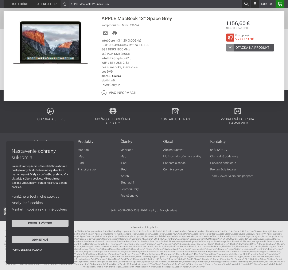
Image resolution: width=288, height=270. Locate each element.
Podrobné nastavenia (27, 249)
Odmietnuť (40, 239)
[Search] (246, 4)
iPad (81, 163)
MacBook (84, 149)
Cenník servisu (173, 169)
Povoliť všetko (40, 223)
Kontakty (218, 141)
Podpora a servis (174, 163)
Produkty (86, 141)
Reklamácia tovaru (223, 169)
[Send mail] (105, 33)
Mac (123, 156)
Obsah (168, 141)
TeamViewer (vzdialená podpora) (232, 176)
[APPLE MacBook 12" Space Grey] (50, 42)
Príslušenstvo (87, 169)
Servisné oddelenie (223, 163)
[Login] (255, 4)
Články (126, 141)
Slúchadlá (127, 182)
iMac (81, 156)
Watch (124, 176)
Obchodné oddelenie (224, 156)
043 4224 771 (219, 149)
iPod (123, 169)
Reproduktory (129, 189)
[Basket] (280, 4)
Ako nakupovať (173, 149)
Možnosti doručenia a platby (182, 156)
